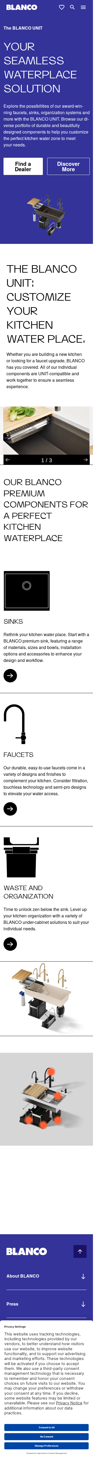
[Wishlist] (61, 7)
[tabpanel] (46, 430)
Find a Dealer (23, 166)
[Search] (72, 7)
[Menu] (83, 7)
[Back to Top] (80, 1251)
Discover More (68, 166)
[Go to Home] (21, 7)
